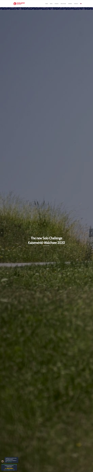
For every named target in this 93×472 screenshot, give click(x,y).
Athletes (56, 3)
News (51, 3)
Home (46, 3)
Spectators (63, 3)
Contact (76, 3)
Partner (70, 3)
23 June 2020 (46, 245)
